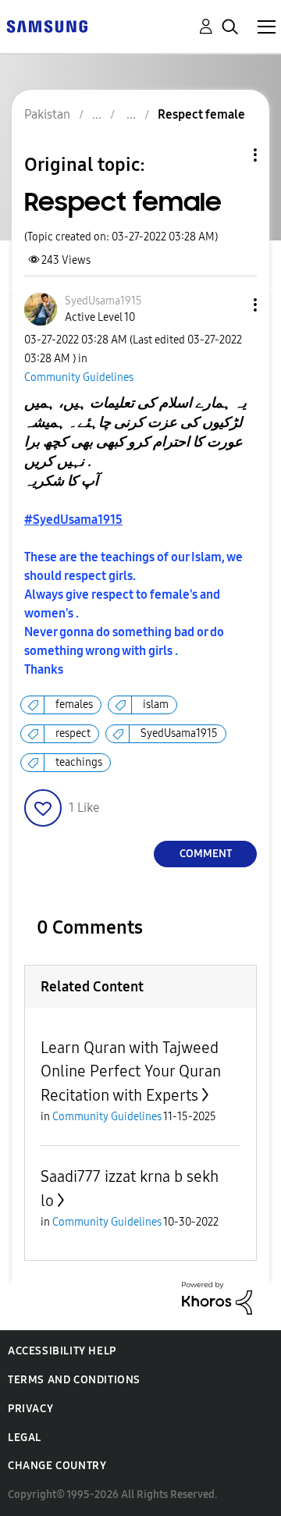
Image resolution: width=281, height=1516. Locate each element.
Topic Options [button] (229, 155)
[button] (229, 305)
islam (156, 704)
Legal (24, 1437)
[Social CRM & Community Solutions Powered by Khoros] (217, 1297)
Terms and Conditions (74, 1379)
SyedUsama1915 (179, 733)
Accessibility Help (62, 1351)
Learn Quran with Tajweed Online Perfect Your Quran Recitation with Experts (131, 1071)
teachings (78, 762)
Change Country (57, 1465)
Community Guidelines (78, 377)
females (74, 704)
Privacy (30, 1408)
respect (73, 733)
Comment (206, 853)
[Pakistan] (46, 25)
